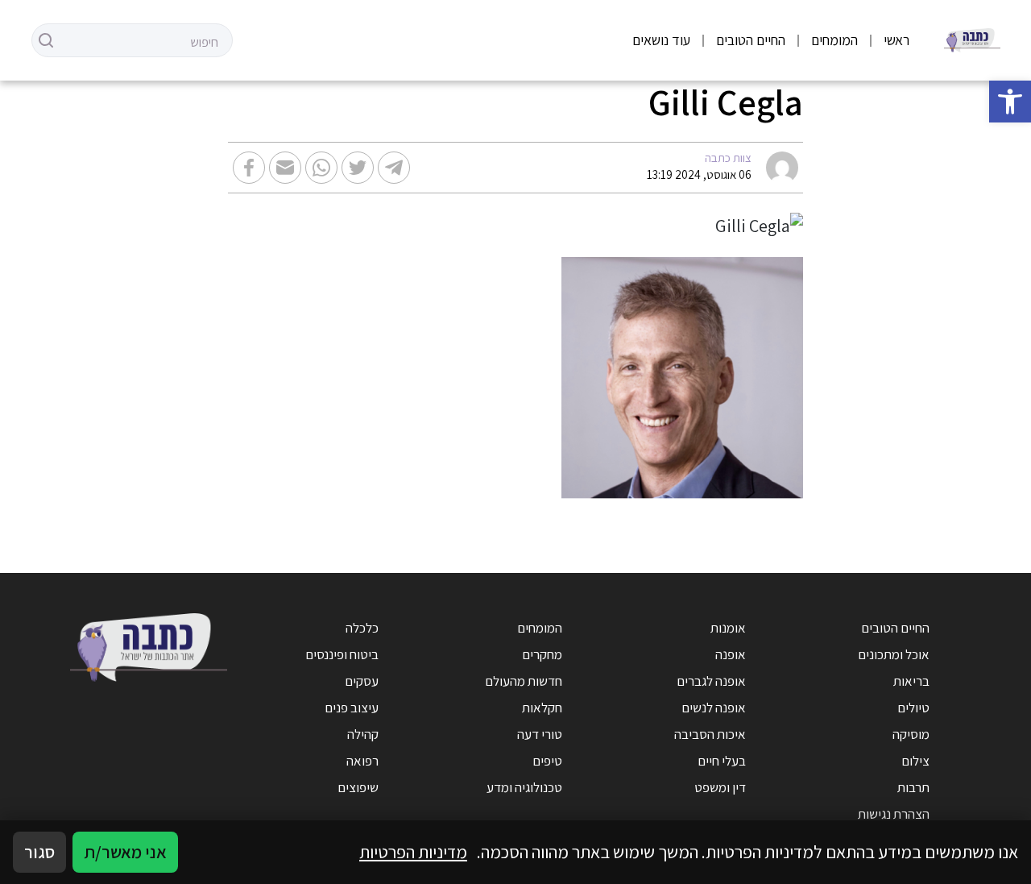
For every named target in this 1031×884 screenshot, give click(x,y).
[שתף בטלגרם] (394, 167)
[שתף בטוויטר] (358, 167)
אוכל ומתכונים (894, 654)
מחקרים (542, 654)
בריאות (911, 681)
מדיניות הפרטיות (413, 851)
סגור (39, 851)
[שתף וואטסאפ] (321, 167)
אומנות (728, 628)
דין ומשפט (720, 787)
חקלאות (542, 707)
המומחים (834, 40)
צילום (915, 761)
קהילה (363, 734)
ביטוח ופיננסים (342, 654)
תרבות (913, 787)
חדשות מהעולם (523, 681)
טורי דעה (539, 734)
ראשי (896, 40)
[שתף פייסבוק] (249, 167)
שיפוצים (358, 787)
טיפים (547, 761)
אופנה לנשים (713, 707)
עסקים (362, 681)
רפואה (362, 761)
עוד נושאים (661, 40)
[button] (1010, 101)
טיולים (913, 707)
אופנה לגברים (711, 681)
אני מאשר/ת (125, 851)
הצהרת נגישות (894, 814)
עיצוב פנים (352, 707)
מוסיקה (911, 734)
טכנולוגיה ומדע (524, 787)
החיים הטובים (750, 40)
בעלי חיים (722, 761)
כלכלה (362, 628)
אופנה (730, 654)
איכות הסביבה (710, 734)
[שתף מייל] (285, 167)
